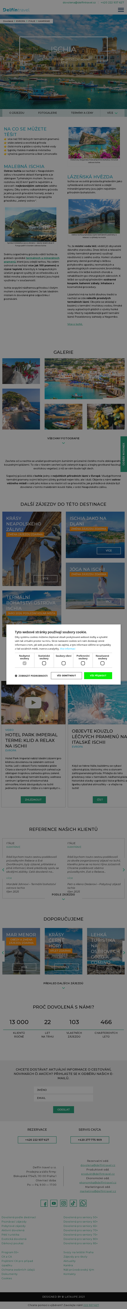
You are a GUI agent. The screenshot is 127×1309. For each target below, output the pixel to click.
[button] (31, 675)
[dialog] (63, 654)
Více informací (67, 648)
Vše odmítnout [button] (66, 675)
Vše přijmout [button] (98, 675)
